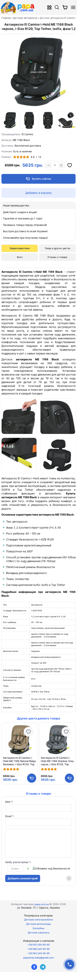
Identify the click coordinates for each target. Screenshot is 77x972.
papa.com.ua (42, 904)
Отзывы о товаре (57, 257)
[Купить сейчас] (38, 179)
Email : (9, 816)
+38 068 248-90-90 (38, 948)
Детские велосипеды (38, 923)
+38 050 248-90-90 (38, 944)
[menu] (73, 7)
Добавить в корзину (38, 193)
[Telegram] (43, 967)
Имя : (9, 801)
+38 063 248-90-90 (38, 953)
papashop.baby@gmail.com (38, 957)
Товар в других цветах (57, 248)
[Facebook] (34, 967)
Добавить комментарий (23, 878)
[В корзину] (31, 778)
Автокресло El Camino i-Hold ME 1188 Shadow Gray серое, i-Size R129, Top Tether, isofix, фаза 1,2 (57, 761)
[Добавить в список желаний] (69, 165)
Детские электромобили (38, 919)
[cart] (65, 7)
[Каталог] (49, 7)
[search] (57, 7)
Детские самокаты (38, 932)
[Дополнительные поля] (69, 878)
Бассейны (38, 928)
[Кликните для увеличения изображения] (38, 72)
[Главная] (18, 7)
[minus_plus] (61, 165)
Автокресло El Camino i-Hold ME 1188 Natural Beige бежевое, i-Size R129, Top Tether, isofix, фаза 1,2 (19, 761)
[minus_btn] (48, 165)
